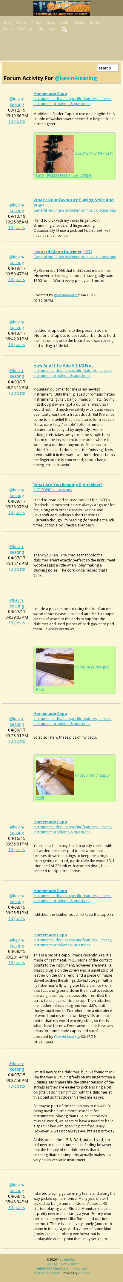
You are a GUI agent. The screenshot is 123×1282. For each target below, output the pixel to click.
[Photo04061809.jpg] (55, 666)
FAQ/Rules (24, 28)
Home (7, 22)
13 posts (16, 121)
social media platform (47, 1273)
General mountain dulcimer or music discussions (74, 210)
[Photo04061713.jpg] (55, 775)
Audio (64, 22)
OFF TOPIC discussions (52, 489)
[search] (65, 30)
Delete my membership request (61, 1268)
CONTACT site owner (61, 1264)
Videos (50, 22)
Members (95, 22)
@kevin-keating (16, 101)
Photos (36, 22)
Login (52, 28)
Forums (21, 22)
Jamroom (84, 1273)
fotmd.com (67, 1259)
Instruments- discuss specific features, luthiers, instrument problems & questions (72, 101)
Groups (79, 22)
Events (7, 28)
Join (40, 28)
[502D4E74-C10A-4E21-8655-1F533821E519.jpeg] (55, 153)
